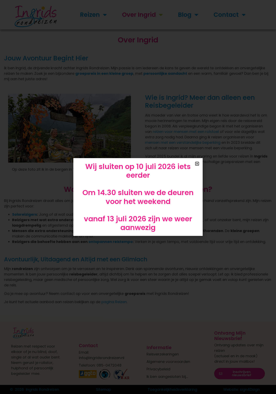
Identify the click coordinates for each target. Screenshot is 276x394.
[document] (138, 197)
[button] (197, 163)
